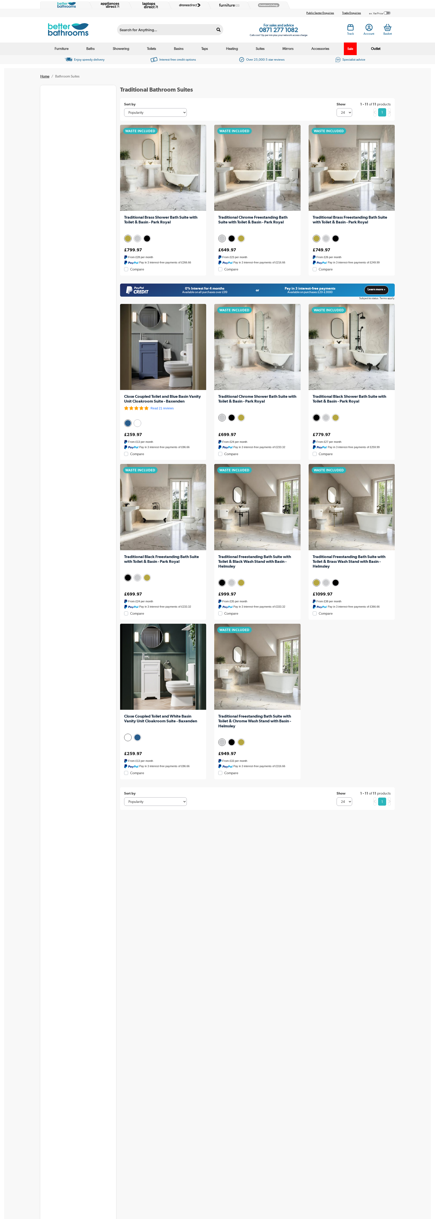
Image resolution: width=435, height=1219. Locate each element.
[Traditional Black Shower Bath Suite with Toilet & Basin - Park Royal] (352, 347)
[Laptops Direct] (149, 5)
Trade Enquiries (351, 13)
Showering (121, 48)
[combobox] (170, 29)
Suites (260, 48)
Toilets (151, 48)
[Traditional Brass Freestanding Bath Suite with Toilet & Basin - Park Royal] (352, 168)
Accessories (320, 48)
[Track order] (350, 29)
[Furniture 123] (228, 5)
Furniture (61, 48)
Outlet (375, 48)
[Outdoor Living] (267, 5)
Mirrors (288, 48)
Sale (350, 49)
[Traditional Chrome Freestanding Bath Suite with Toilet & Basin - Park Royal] (257, 168)
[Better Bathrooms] (65, 5)
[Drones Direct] (188, 5)
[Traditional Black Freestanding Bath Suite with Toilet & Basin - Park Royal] (163, 507)
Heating (232, 48)
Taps (204, 48)
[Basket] (387, 27)
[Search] (218, 29)
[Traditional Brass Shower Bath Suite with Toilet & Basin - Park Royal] (163, 168)
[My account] (369, 29)
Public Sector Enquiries (320, 13)
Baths (90, 48)
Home (44, 76)
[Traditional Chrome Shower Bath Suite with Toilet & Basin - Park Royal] (257, 347)
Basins (179, 48)
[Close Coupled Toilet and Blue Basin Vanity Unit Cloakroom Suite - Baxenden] (163, 347)
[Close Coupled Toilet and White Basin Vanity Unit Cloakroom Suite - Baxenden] (163, 667)
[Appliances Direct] (109, 5)
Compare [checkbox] (137, 269)
